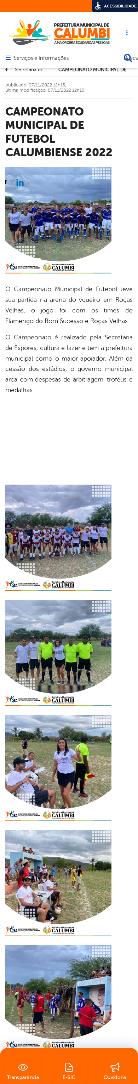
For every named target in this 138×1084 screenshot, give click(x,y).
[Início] (7, 69)
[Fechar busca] (128, 58)
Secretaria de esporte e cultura (48, 69)
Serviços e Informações (41, 58)
